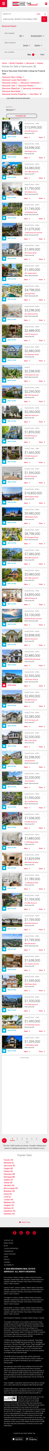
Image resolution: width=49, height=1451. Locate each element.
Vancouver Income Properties (14, 94)
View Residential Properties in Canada (15, 1318)
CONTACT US (8, 1240)
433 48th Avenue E (30, 700)
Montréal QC (9, 1163)
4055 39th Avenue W (31, 558)
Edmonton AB (9, 1174)
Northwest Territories (16, 1281)
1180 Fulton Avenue (31, 679)
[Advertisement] (24, 1096)
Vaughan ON (9, 1205)
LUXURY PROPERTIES (11, 1248)
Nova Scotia (28, 1281)
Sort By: (9, 107)
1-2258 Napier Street (31, 883)
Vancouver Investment (32, 88)
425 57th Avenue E (30, 476)
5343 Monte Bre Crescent (33, 618)
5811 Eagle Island (30, 273)
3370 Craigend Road (31, 537)
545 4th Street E (29, 761)
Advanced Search (9, 26)
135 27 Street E (29, 781)
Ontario (15, 1277)
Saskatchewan (15, 1279)
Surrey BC (8, 1194)
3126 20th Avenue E (31, 1004)
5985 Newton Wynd (31, 517)
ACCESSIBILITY (9, 1265)
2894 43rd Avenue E (31, 923)
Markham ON (9, 1202)
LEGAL (6, 1257)
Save (26, 137)
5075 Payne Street (30, 253)
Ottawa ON (8, 1171)
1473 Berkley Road (30, 212)
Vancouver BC (9, 1166)
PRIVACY (7, 1259)
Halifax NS (8, 1183)
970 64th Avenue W (30, 456)
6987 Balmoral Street (31, 862)
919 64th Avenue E (30, 822)
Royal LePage (25, 3)
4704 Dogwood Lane (31, 375)
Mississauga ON (11, 1188)
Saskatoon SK (9, 1211)
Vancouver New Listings (12, 77)
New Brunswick (26, 1279)
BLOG (6, 1246)
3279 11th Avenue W (31, 720)
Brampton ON (9, 1191)
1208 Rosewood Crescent (33, 232)
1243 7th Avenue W (30, 334)
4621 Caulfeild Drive (31, 801)
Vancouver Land (8, 86)
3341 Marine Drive (30, 192)
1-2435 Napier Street (31, 1045)
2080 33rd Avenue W (31, 415)
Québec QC (8, 1180)
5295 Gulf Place (29, 294)
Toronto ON (8, 1160)
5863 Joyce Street (30, 740)
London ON (8, 1200)
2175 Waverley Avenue (32, 1025)
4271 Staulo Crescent (31, 964)
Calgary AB (8, 1168)
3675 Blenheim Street (31, 354)
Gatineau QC (9, 1208)
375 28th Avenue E (30, 903)
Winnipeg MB (9, 1177)
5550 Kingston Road (31, 497)
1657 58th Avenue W (31, 172)
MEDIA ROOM (8, 1243)
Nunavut (16, 1283)
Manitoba (7, 1279)
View (41, 137)
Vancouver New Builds (11, 91)
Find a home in (8, 1277)
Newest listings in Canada (36, 1318)
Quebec (21, 1277)
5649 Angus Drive (30, 151)
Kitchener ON (9, 1214)
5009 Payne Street (30, 984)
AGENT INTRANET (10, 1254)
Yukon (11, 1283)
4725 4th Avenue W (30, 131)
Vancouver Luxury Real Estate (14, 80)
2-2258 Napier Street (31, 842)
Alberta (27, 1277)
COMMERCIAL (9, 1251)
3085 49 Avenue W (30, 598)
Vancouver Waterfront (11, 88)
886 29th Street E (30, 943)
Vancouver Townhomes (30, 83)
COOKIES (7, 1262)
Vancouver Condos (9, 83)
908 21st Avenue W (30, 639)
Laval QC (7, 1197)
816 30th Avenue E (30, 436)
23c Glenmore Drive (31, 314)
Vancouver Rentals (25, 86)
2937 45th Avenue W (31, 578)
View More (34, 94)
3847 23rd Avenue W (31, 395)
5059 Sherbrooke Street (32, 659)
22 (27, 1142)
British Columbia (35, 1277)
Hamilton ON (9, 1185)
